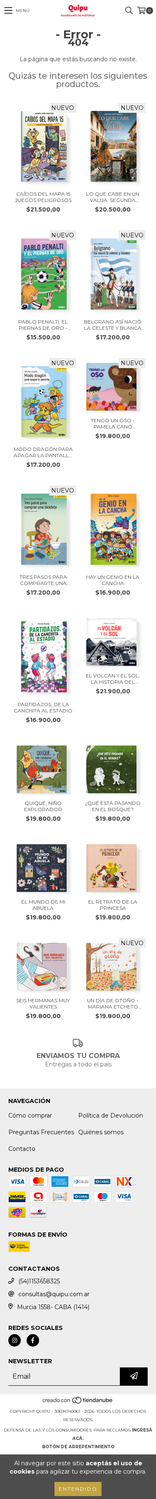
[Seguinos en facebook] (33, 1340)
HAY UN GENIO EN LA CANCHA (112, 580)
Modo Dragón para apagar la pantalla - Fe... (43, 452)
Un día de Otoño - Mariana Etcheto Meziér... (113, 1003)
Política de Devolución (110, 1115)
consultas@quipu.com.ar (53, 1294)
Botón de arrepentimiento (78, 1446)
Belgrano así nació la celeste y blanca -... (112, 325)
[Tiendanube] (78, 1403)
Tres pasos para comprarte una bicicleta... (43, 580)
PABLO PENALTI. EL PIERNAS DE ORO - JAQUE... (43, 325)
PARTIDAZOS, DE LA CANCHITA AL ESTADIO (43, 707)
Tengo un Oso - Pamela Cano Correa (113, 423)
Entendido (78, 1489)
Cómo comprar (30, 1115)
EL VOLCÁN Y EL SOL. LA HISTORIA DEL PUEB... (113, 678)
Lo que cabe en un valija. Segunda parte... (112, 197)
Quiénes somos (101, 1132)
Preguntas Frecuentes (41, 1132)
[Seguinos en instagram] (14, 1340)
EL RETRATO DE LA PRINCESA (112, 905)
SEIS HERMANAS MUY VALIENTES (43, 1003)
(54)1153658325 (39, 1281)
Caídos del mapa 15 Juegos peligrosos (43, 197)
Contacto (21, 1149)
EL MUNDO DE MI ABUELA (43, 905)
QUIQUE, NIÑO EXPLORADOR (43, 806)
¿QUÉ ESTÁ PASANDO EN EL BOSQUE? (113, 806)
